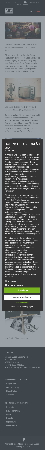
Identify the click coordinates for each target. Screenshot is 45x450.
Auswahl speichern (22, 297)
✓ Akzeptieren (22, 290)
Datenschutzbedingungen (22, 307)
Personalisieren (22, 303)
